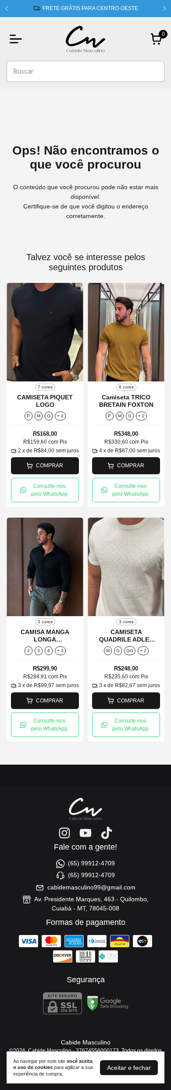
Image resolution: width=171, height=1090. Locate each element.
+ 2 (60, 415)
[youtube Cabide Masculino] (85, 833)
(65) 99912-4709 (91, 863)
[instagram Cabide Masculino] (64, 833)
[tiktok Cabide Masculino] (106, 833)
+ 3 (60, 650)
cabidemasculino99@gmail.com (91, 887)
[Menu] (17, 39)
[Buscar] (152, 71)
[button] (45, 490)
